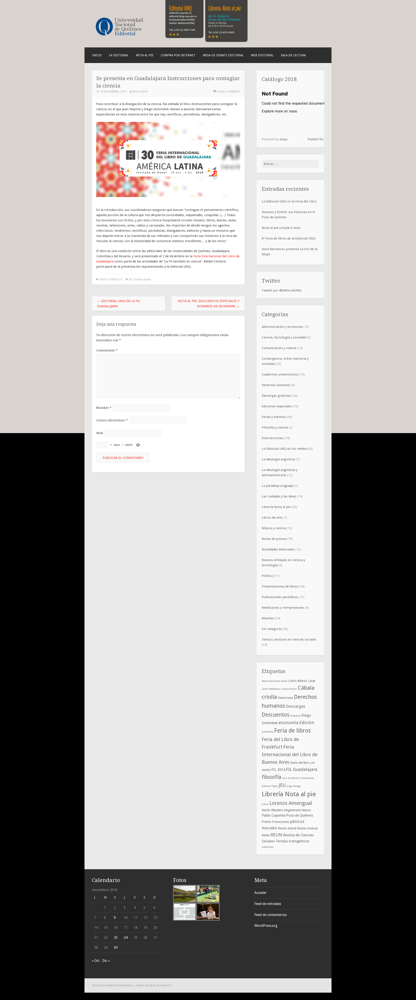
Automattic (163, 985)
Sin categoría (271, 629)
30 (116, 947)
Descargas (295, 706)
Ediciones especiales (277, 406)
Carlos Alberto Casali (301, 681)
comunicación (289, 689)
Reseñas (268, 618)
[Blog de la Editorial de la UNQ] (126, 37)
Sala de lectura (293, 55)
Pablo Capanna (273, 815)
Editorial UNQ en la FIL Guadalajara (118, 303)
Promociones (280, 822)
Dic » (106, 961)
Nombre (104, 408)
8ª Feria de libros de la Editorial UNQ (288, 238)
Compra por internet (178, 55)
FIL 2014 (278, 770)
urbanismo (268, 847)
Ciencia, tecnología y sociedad (284, 337)
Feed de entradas (267, 904)
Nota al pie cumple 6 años (281, 228)
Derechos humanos (276, 385)
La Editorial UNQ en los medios (285, 449)
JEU (282, 785)
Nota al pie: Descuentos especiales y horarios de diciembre (208, 303)
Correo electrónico (112, 420)
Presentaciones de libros (280, 586)
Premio (266, 822)
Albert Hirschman (271, 681)
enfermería (267, 731)
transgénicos (299, 841)
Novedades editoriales (278, 549)
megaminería (292, 810)
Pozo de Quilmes (299, 815)
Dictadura (295, 715)
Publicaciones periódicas (280, 597)
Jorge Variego (294, 786)
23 (116, 937)
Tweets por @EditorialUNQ (282, 290)
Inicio (97, 55)
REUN (276, 834)
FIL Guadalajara (140, 279)
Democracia (285, 697)
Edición (306, 722)
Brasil (284, 681)
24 (126, 937)
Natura (306, 810)
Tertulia (282, 841)
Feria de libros (292, 730)
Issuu (283, 139)
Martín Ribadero (272, 810)
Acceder (260, 893)
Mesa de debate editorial (223, 55)
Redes (266, 835)
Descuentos (275, 715)
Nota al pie (144, 55)
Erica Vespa (140, 91)
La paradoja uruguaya (277, 486)
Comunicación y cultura (279, 348)
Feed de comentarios (270, 915)
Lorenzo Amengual (291, 803)
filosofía (271, 777)
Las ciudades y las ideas (279, 496)
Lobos (265, 804)
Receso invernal (307, 828)
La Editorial (118, 55)
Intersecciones (272, 438)
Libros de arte (272, 517)
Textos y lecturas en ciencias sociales (289, 639)
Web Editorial (262, 55)
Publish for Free (319, 139)
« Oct (96, 961)
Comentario (107, 350)
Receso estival (287, 828)
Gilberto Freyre (270, 786)
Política (267, 576)
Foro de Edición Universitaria (298, 778)
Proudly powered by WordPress (112, 985)
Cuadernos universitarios (280, 374)
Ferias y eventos (110, 279)
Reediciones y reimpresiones (283, 608)
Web (99, 433)
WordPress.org (265, 926)
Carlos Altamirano (271, 689)
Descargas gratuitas (276, 396)
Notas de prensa (274, 539)
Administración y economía (282, 327)
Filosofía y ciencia (275, 427)
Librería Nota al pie (276, 507)
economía (289, 722)
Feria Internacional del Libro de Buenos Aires (289, 754)
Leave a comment (228, 91)
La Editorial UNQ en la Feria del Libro (289, 201)
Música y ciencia (274, 528)
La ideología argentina (278, 459)
